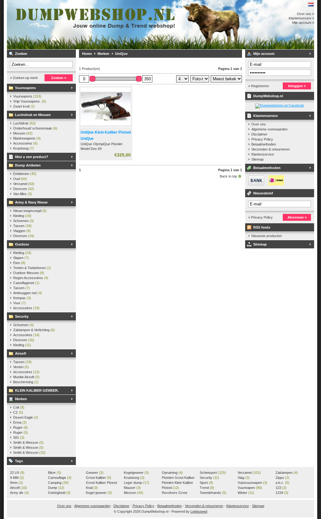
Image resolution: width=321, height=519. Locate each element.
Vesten (21, 367)
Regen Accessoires (30, 278)
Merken (21, 399)
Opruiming (172, 472)
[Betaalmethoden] (264, 184)
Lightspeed (199, 511)
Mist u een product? (31, 157)
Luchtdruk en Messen (33, 115)
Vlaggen (22, 231)
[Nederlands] (311, 4)
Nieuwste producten (266, 236)
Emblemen (24, 174)
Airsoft (20, 353)
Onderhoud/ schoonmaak (35, 128)
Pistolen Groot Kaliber (178, 478)
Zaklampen (287, 472)
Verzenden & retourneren (270, 149)
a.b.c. (282, 483)
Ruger (20, 427)
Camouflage (59, 477)
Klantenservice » (301, 18)
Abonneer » (297, 217)
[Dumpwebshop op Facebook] (279, 105)
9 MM (17, 477)
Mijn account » (303, 22)
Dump (56, 488)
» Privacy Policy (260, 217)
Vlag (244, 477)
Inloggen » (297, 86)
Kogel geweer (99, 493)
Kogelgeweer (136, 472)
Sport (206, 483)
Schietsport (213, 472)
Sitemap (257, 159)
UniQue (121, 54)
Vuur (19, 303)
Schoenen (23, 221)
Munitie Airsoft (26, 377)
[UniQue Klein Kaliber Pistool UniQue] (105, 125)
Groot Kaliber (98, 477)
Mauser (132, 488)
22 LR (17, 472)
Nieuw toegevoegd (30, 211)
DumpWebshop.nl (90, 24)
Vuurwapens (25, 88)
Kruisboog (23, 148)
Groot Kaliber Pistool (101, 483)
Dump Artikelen (28, 165)
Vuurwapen (250, 488)
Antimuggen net (27, 293)
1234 (282, 493)
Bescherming (26, 382)
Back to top (228, 176)
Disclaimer (259, 134)
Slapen (21, 258)
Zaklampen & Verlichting (34, 330)
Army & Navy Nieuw (31, 202)
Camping (58, 483)
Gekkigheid (59, 493)
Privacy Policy (262, 139)
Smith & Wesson (28, 442)
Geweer (94, 472)
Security (22, 316)
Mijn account (264, 54)
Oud (20, 179)
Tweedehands (213, 493)
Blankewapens (27, 138)
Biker (54, 472)
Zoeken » (58, 78)
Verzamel (23, 184)
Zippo (282, 477)
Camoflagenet (26, 283)
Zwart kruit (24, 106)
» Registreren (258, 86)
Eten (19, 263)
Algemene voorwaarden (269, 129)
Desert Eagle (25, 417)
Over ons (258, 124)
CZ (18, 412)
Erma (20, 422)
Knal (92, 488)
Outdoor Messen (28, 273)
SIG (18, 437)
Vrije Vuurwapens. (29, 101)
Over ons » (305, 14)
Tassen (22, 226)
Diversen (23, 189)
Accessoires (25, 143)
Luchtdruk (24, 123)
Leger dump (136, 483)
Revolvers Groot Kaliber (174, 493)
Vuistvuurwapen (252, 483)
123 (281, 488)
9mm (16, 483)
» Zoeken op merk (24, 78)
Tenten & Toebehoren (32, 268)
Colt (18, 407)
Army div (19, 493)
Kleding (22, 216)
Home (87, 54)
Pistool (170, 488)
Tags (19, 461)
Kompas (22, 298)
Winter (246, 493)
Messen (23, 133)
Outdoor (22, 244)
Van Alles (22, 194)
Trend (207, 488)
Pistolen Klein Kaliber (177, 483)
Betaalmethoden (263, 144)
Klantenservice (265, 116)
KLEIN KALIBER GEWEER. (37, 390)
